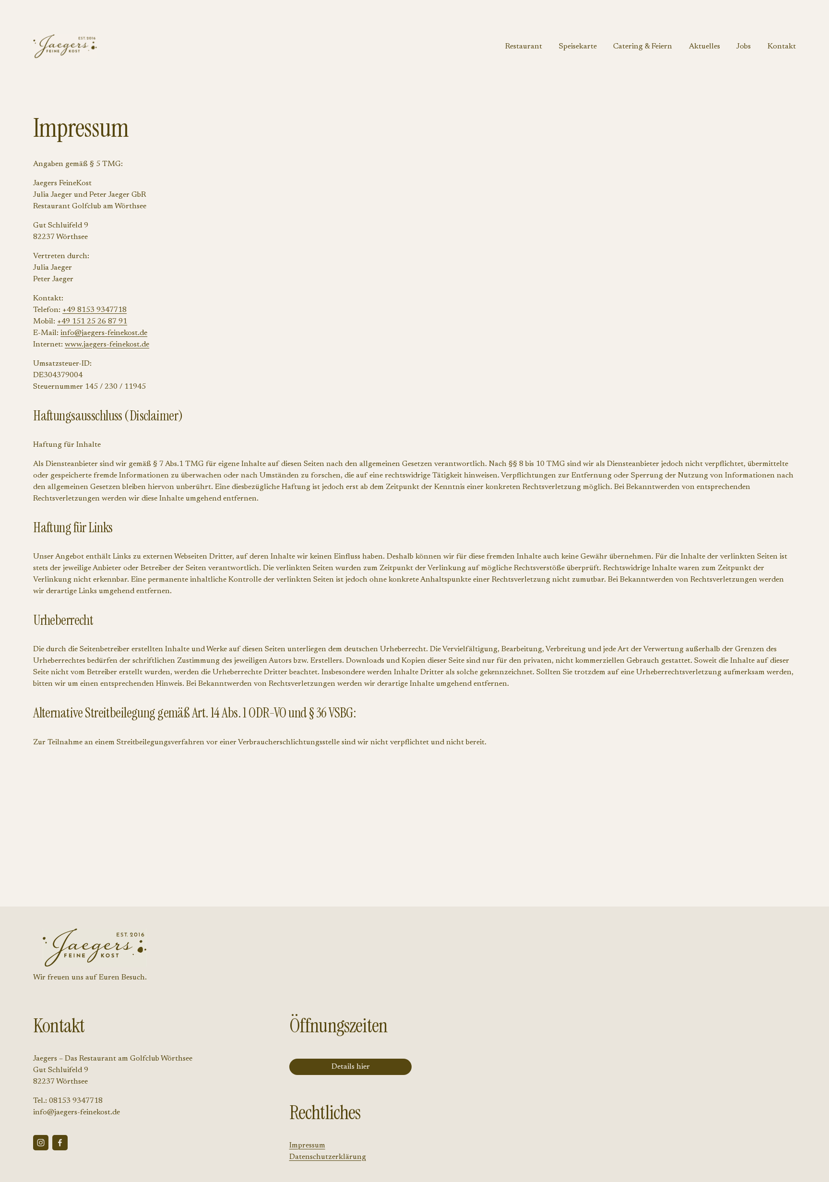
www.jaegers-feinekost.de (107, 344)
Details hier (351, 1067)
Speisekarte (578, 46)
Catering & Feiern (642, 46)
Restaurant (523, 46)
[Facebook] (60, 1142)
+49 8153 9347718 (94, 310)
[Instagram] (40, 1142)
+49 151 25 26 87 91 (92, 321)
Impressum (307, 1145)
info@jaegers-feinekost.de (103, 333)
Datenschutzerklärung (327, 1157)
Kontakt (782, 46)
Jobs (743, 46)
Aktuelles (704, 46)
